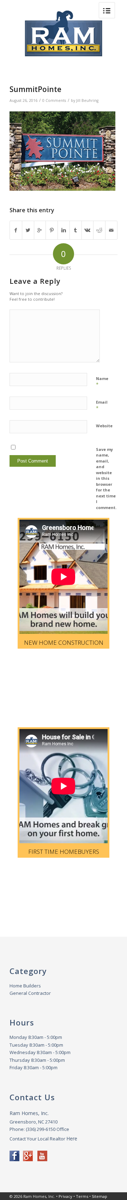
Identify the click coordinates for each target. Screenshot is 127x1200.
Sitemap (99, 1196)
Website (104, 425)
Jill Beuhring (87, 100)
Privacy (65, 1196)
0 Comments (54, 100)
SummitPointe (35, 89)
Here (71, 1138)
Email (102, 405)
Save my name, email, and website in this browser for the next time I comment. (106, 478)
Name (102, 382)
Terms (82, 1196)
